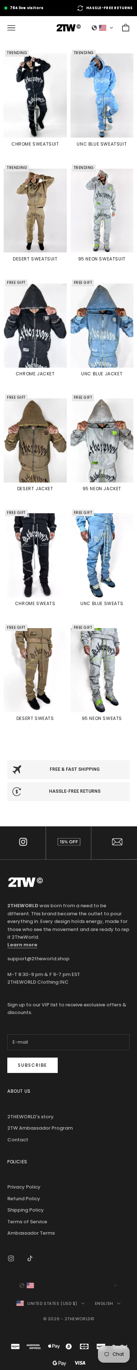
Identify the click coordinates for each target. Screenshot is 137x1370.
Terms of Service (27, 1221)
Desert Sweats (35, 718)
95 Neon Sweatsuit (102, 259)
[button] (103, 28)
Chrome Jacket (35, 374)
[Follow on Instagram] (11, 1258)
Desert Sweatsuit (35, 259)
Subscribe (32, 1065)
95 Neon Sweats (102, 718)
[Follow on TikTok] (30, 1258)
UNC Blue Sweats (101, 603)
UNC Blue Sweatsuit (102, 144)
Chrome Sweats (35, 603)
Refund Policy (23, 1198)
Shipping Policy (25, 1209)
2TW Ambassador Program (40, 1128)
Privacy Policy (24, 1186)
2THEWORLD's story (30, 1116)
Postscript (68, 843)
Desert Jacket (35, 488)
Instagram (23, 843)
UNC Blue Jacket (101, 374)
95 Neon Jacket (102, 488)
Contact (114, 843)
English (104, 1303)
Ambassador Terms (31, 1233)
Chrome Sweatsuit (35, 144)
